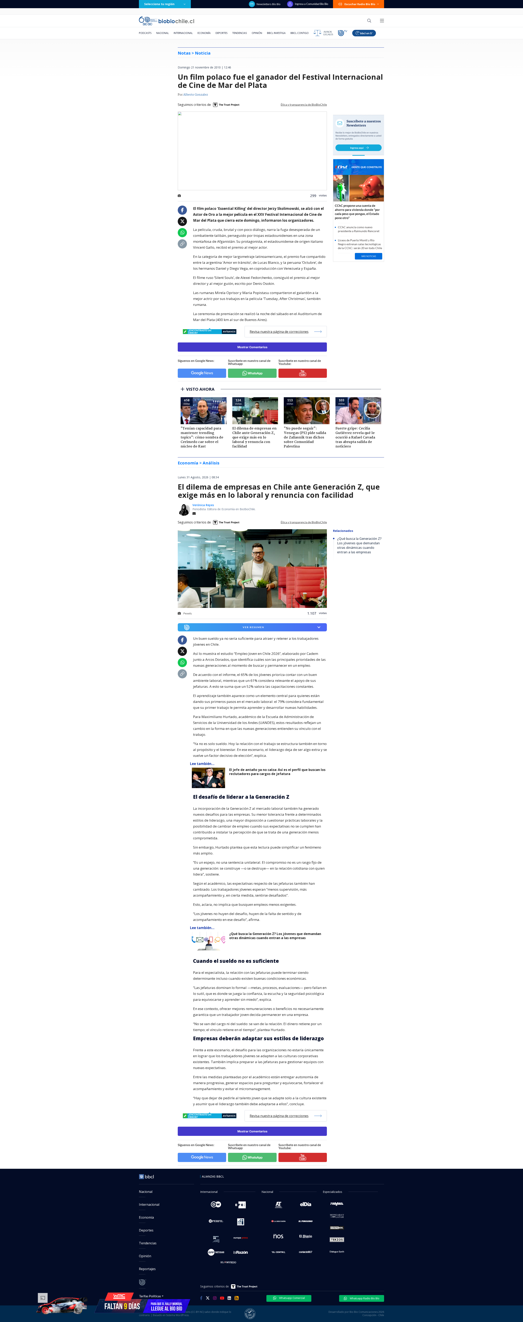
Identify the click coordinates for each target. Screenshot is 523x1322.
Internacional (183, 33)
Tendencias (239, 33)
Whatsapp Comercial (291, 1298)
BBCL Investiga (276, 33)
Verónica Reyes (203, 505)
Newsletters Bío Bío (268, 4)
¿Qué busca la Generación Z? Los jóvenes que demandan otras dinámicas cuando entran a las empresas (275, 936)
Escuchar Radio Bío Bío (359, 4)
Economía (204, 33)
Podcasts (145, 33)
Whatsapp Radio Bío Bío (364, 1298)
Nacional (162, 33)
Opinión (257, 33)
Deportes (221, 33)
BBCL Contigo (300, 33)
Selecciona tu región (159, 4)
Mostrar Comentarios (252, 347)
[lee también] (209, 778)
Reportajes (147, 1269)
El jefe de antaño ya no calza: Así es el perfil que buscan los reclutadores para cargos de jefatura (277, 772)
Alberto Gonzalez (195, 94)
